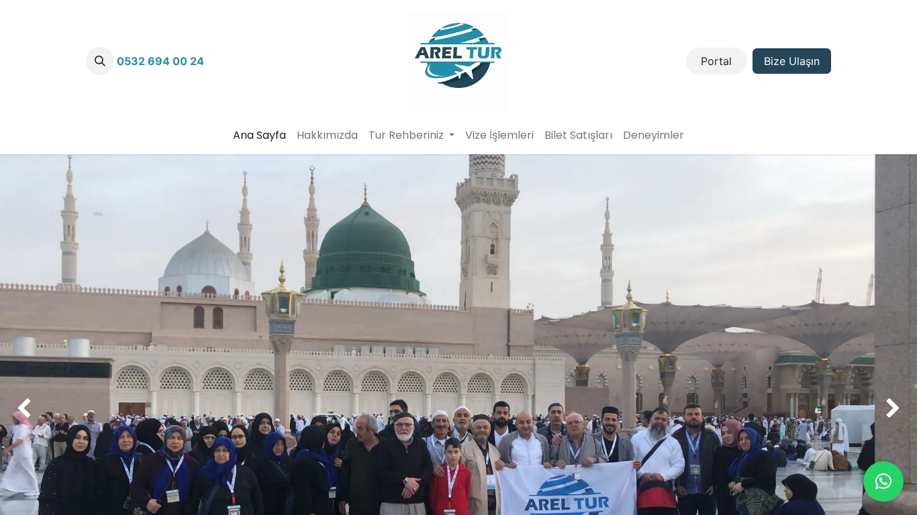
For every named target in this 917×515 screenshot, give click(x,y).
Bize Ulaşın (792, 61)
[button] (100, 61)
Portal (716, 61)
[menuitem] (259, 135)
